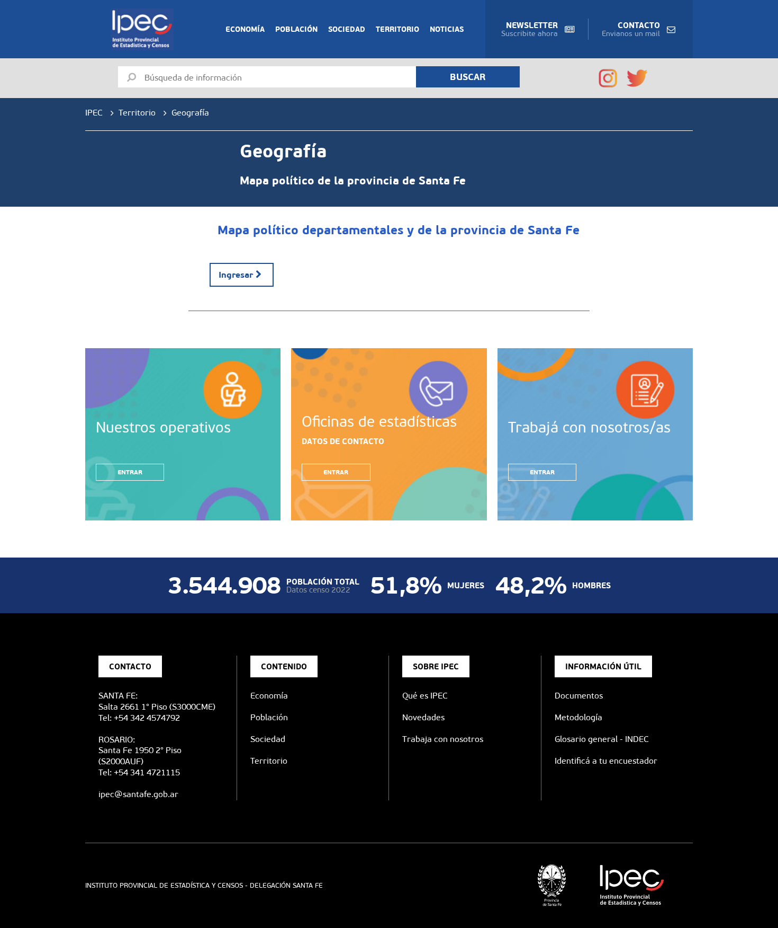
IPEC (94, 113)
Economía (245, 29)
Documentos (579, 696)
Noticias (447, 29)
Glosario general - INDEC (602, 739)
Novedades (423, 717)
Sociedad (346, 29)
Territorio (397, 29)
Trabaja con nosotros (442, 739)
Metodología (578, 717)
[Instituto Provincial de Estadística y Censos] (144, 29)
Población (296, 29)
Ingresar (236, 274)
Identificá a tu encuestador (606, 761)
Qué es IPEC (425, 696)
